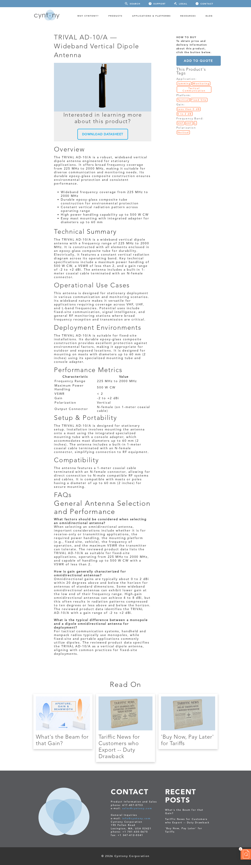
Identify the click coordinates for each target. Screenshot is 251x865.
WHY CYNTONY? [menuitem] (88, 15)
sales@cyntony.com (137, 808)
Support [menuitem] (160, 3)
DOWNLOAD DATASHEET (102, 134)
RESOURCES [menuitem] (188, 15)
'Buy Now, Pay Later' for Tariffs (183, 830)
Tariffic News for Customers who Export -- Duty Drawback (119, 746)
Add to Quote (198, 61)
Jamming (184, 83)
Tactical (183, 99)
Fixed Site (199, 99)
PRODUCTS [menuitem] (115, 15)
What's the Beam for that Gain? (62, 740)
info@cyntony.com (136, 818)
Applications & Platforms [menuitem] (151, 15)
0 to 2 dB (185, 113)
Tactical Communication (194, 89)
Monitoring (201, 83)
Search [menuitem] (135, 3)
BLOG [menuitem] (209, 15)
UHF (189, 123)
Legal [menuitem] (183, 3)
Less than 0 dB (189, 109)
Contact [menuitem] (206, 3)
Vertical (183, 132)
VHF (181, 123)
